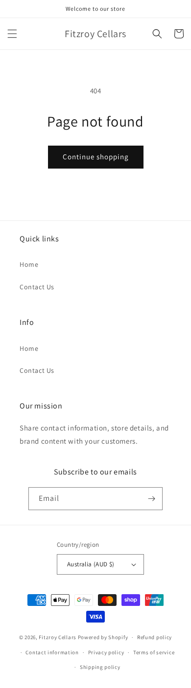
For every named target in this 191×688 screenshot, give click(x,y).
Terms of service (153, 652)
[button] (12, 33)
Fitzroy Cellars (57, 637)
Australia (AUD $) (91, 564)
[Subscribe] (151, 498)
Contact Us (37, 286)
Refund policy (154, 637)
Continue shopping (96, 156)
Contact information (51, 652)
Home (29, 264)
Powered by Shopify (103, 637)
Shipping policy (100, 667)
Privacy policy (106, 652)
